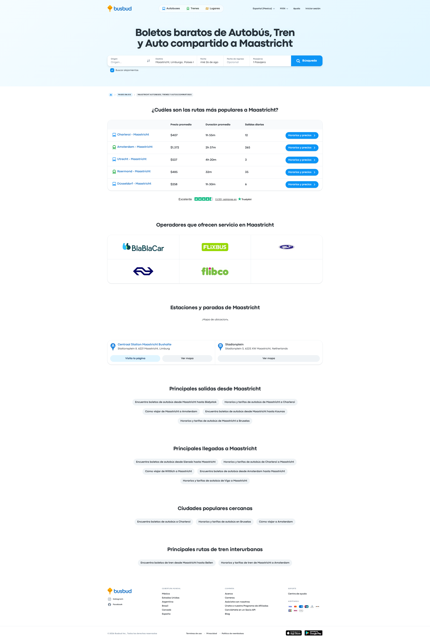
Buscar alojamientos (127, 70)
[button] (148, 60)
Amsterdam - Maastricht (135, 147)
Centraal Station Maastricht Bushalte (144, 344)
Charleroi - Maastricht (133, 134)
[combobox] (126, 61)
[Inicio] (111, 94)
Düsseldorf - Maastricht (134, 184)
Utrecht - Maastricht (131, 159)
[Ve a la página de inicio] (120, 8)
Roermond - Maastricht (133, 171)
